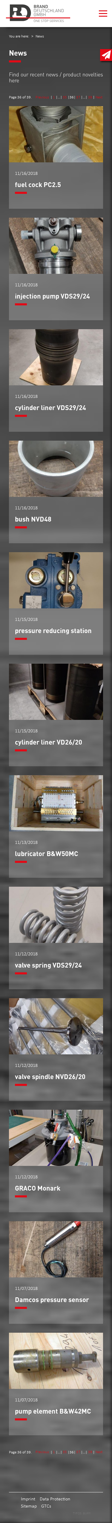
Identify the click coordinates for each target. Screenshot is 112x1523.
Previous (43, 97)
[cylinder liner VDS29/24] (56, 384)
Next (99, 97)
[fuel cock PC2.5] (56, 161)
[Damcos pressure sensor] (56, 1276)
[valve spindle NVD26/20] (56, 1053)
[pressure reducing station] (56, 607)
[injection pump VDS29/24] (56, 272)
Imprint (28, 1499)
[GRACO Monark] (56, 1164)
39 (90, 97)
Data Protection (55, 1499)
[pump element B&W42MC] (56, 1387)
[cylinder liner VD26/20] (56, 718)
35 (65, 97)
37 (78, 97)
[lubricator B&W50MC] (56, 830)
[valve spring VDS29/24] (56, 941)
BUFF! (87, 1513)
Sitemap (29, 1506)
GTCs (46, 1506)
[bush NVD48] (56, 495)
